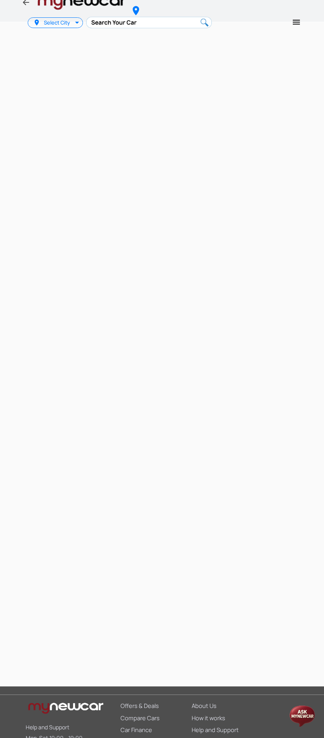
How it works (208, 718)
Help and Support (48, 727)
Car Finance (136, 730)
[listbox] (78, 22)
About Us (204, 706)
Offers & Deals (140, 706)
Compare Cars (140, 718)
